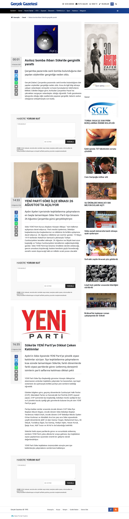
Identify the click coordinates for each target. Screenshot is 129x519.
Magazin (83, 11)
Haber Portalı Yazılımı (21, 516)
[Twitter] (16, 75)
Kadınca (75, 11)
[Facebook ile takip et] (112, 4)
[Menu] (117, 11)
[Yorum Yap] (16, 94)
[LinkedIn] (16, 79)
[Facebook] (16, 71)
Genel (20, 11)
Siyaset (43, 11)
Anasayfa (50, 510)
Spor (68, 11)
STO (36, 11)
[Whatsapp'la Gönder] (16, 82)
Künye (58, 510)
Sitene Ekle (84, 510)
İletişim (65, 510)
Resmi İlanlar (28, 11)
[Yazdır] (16, 90)
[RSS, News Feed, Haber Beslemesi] (115, 510)
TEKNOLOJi (60, 11)
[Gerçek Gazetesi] (24, 4)
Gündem (13, 11)
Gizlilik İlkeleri (74, 510)
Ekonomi (51, 11)
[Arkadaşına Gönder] (16, 86)
